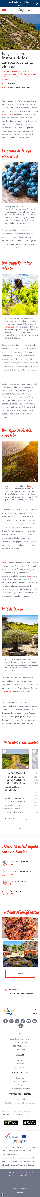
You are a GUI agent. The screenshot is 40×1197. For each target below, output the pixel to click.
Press (20, 1085)
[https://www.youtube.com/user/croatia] (28, 1021)
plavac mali (9, 327)
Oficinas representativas (20, 1089)
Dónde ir (20, 1064)
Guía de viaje (20, 1067)
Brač (29, 576)
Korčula (5, 563)
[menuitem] (11, 1122)
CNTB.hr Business (20, 1081)
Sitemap (20, 1193)
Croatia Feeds (20, 1099)
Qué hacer (20, 1060)
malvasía (7, 692)
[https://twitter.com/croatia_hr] (17, 1021)
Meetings (20, 1078)
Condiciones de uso (20, 1184)
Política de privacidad (20, 1188)
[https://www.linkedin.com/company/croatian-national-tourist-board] (34, 1021)
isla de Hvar (31, 486)
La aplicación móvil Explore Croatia (20, 3)
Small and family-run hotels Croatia (20, 1103)
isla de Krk (6, 592)
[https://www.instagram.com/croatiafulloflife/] (11, 1021)
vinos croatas (7, 114)
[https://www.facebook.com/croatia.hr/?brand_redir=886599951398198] (5, 1021)
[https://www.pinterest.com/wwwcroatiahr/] (23, 1021)
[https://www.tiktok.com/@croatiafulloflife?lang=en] (20, 1025)
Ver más (8, 819)
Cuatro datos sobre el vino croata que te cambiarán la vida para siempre (14, 782)
